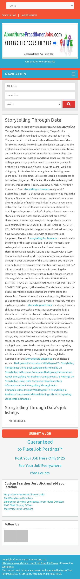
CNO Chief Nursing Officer (18, 505)
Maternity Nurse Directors (18, 509)
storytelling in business (37, 189)
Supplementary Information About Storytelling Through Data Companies (33, 385)
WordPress (8, 566)
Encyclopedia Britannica (38, 358)
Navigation (15, 74)
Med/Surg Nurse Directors (18, 498)
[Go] (69, 104)
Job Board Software (47, 563)
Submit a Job (9, 15)
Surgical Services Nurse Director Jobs (24, 494)
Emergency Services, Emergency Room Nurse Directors (34, 501)
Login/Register (29, 15)
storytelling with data (40, 305)
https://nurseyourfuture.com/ (18, 563)
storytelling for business (43, 238)
